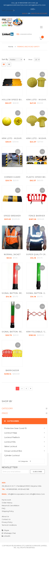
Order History (7, 503)
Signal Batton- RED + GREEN (17, 332)
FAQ (3, 508)
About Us (5, 516)
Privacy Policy (7, 522)
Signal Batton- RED (12, 293)
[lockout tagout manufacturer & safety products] (12, 23)
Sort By (5, 59)
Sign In (24, 13)
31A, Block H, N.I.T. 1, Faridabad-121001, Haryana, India (21, 486)
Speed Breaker (12, 216)
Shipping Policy (8, 511)
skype (6, 530)
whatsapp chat (10, 533)
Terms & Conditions (9, 525)
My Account (6, 500)
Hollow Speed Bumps (14, 100)
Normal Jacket (12, 254)
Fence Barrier (37, 216)
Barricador (12, 370)
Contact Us (6, 519)
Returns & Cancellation (10, 505)
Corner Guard (12, 177)
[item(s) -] (41, 39)
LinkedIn (7, 536)
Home (10, 47)
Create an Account (39, 13)
